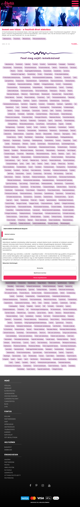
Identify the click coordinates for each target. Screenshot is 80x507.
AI (27, 309)
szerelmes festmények (68, 346)
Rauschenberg (67, 220)
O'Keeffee (21, 220)
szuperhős (30, 134)
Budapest (8, 447)
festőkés (38, 167)
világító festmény (68, 203)
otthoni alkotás (36, 216)
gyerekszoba (37, 352)
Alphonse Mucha (55, 117)
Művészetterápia (9, 147)
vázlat (29, 127)
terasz (41, 356)
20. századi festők (11, 293)
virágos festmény (11, 213)
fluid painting (70, 157)
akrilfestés (34, 359)
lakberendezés (18, 134)
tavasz (58, 140)
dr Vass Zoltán (35, 187)
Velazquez (53, 91)
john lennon (8, 177)
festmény (71, 64)
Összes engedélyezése (40, 277)
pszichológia (64, 130)
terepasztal (17, 319)
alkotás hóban (61, 187)
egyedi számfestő (43, 369)
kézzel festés (52, 177)
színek (33, 144)
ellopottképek (37, 87)
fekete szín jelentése (58, 336)
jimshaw (24, 107)
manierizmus (48, 197)
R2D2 (20, 137)
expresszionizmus (68, 190)
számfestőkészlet (9, 309)
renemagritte (44, 107)
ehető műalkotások (39, 223)
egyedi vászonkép (37, 339)
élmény (46, 303)
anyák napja (50, 339)
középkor (49, 349)
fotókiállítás (72, 299)
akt (19, 160)
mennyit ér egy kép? (18, 74)
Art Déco (25, 170)
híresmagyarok (16, 100)
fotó (11, 362)
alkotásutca (7, 38)
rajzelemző (24, 187)
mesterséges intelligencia (39, 309)
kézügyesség (10, 127)
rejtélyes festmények (60, 170)
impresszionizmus (56, 81)
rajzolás (46, 216)
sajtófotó (62, 299)
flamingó (7, 356)
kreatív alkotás (69, 206)
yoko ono (69, 173)
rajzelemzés (69, 183)
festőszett (23, 299)
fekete (40, 163)
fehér (47, 163)
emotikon (20, 296)
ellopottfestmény (50, 87)
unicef (29, 173)
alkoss (55, 67)
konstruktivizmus (26, 193)
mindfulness (43, 130)
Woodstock (26, 38)
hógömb (29, 306)
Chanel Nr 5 (41, 190)
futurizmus (38, 193)
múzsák (19, 97)
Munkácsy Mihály (34, 346)
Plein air (34, 200)
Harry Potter (55, 319)
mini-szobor (20, 286)
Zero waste (39, 150)
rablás (18, 362)
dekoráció (7, 134)
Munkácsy (52, 283)
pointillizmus (49, 193)
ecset (30, 167)
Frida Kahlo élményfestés (11, 77)
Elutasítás (40, 268)
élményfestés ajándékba (32, 180)
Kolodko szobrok (69, 326)
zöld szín (70, 336)
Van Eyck (23, 120)
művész (58, 110)
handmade (61, 150)
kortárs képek (9, 313)
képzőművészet (31, 81)
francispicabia (56, 107)
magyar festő (34, 203)
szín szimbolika (11, 336)
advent (38, 306)
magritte (33, 104)
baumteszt (9, 107)
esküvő (71, 127)
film (74, 134)
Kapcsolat (8, 435)
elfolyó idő (11, 114)
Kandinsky (31, 283)
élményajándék (47, 183)
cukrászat (36, 210)
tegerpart (69, 352)
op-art (71, 197)
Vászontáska (51, 150)
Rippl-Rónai (42, 283)
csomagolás (13, 306)
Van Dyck (26, 177)
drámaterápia (62, 147)
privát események (40, 366)
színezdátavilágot (52, 137)
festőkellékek (21, 167)
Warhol (30, 220)
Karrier (7, 432)
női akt (25, 160)
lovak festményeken (23, 352)
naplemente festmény (22, 303)
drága (17, 110)
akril (26, 359)
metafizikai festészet (66, 200)
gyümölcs (69, 104)
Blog (6, 404)
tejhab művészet (24, 223)
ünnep (22, 306)
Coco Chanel (30, 190)
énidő (7, 144)
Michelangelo (65, 223)
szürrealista (68, 110)
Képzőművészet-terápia (47, 147)
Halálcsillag (39, 137)
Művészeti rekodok (27, 150)
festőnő (38, 316)
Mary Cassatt (54, 114)
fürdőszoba (32, 356)
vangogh (62, 64)
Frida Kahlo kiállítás (61, 74)
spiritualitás (72, 359)
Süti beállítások (10, 437)
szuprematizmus (46, 203)
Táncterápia (22, 147)
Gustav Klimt (68, 94)
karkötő (25, 362)
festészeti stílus (60, 197)
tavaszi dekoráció (30, 319)
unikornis (58, 77)
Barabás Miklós (52, 329)
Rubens (18, 177)
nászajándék (32, 130)
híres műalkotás (9, 167)
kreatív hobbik (56, 206)
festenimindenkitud (59, 97)
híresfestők (7, 67)
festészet (19, 64)
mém (16, 200)
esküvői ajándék (9, 130)
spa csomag (23, 183)
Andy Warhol (10, 97)
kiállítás (26, 100)
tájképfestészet (25, 213)
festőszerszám (49, 167)
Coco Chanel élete (54, 190)
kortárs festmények (70, 309)
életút (61, 87)
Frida (40, 74)
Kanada (70, 316)
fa (75, 104)
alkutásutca (59, 183)
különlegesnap (37, 140)
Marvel (38, 134)
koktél (61, 352)
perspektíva (9, 81)
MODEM (36, 84)
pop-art (9, 200)
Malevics (24, 94)
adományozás (54, 100)
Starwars (7, 140)
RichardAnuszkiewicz (26, 124)
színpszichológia (12, 163)
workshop (20, 332)
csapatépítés (30, 296)
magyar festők (21, 203)
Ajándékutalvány (11, 398)
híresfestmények (30, 67)
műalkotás (57, 71)
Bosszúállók (47, 134)
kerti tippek (71, 150)
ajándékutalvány (48, 180)
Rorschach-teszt (53, 144)
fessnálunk (47, 71)
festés (35, 64)
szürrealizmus (10, 160)
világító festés (57, 369)
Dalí (52, 110)
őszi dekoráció (36, 170)
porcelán (8, 349)
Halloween (7, 346)
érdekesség (71, 293)
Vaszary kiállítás (12, 316)
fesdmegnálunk (25, 87)
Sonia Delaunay (67, 114)
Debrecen (8, 450)
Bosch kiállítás (10, 283)
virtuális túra (70, 193)
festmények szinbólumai (42, 326)
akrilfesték (56, 326)
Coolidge (69, 87)
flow (40, 303)
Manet (70, 91)
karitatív (24, 104)
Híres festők (9, 467)
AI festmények (55, 309)
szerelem (31, 313)
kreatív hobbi (68, 216)
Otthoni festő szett (12, 475)
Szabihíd (15, 150)
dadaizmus (24, 200)
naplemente (8, 303)
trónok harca (11, 137)
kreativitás (31, 74)
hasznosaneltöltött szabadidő (42, 77)
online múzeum (12, 216)
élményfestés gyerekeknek (47, 362)
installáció (18, 322)
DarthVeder (28, 137)
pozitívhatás (52, 64)
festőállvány (72, 167)
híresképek (25, 110)
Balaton (61, 153)
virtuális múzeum (68, 213)
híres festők (11, 220)
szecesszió (36, 110)
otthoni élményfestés (10, 299)
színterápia (41, 144)
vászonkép (8, 339)
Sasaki (42, 200)
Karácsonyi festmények (67, 177)
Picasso (62, 91)
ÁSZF (6, 421)
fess (74, 140)
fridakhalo (11, 84)
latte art (13, 223)
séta (75, 77)
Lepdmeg (26, 140)
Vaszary (58, 313)
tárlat (51, 322)
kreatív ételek (53, 223)
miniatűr (8, 319)
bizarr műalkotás (54, 220)
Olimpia (6, 342)
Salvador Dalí (56, 94)
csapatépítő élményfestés (61, 296)
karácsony (65, 100)
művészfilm (20, 173)
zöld (28, 163)
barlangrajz (10, 289)
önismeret (53, 130)
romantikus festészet (23, 210)
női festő (47, 316)
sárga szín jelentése (69, 332)
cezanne (41, 104)
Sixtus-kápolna (45, 359)
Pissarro (69, 322)
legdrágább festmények (33, 71)
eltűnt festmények (49, 286)
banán (10, 322)
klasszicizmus (19, 329)
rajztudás (21, 127)
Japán (19, 359)
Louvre (26, 342)
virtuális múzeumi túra (52, 213)
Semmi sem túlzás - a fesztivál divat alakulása (26, 29)
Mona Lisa (62, 163)
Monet (13, 71)
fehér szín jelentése (41, 336)
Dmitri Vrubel (34, 94)
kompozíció (19, 81)
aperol (64, 366)
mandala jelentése (60, 359)
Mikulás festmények (14, 180)
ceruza (71, 283)
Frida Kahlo (48, 74)
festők (20, 71)
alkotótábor (60, 356)
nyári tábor (50, 356)
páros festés (42, 313)
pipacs (68, 306)
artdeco (43, 127)
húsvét (73, 130)
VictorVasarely (69, 120)
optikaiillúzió (44, 81)
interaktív (60, 306)
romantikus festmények (13, 366)
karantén (38, 197)
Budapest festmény (69, 342)
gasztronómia (51, 200)
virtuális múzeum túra (14, 197)
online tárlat (24, 216)
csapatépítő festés (43, 296)
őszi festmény (42, 342)
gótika (57, 203)
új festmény (8, 329)
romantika (9, 210)
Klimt (62, 293)
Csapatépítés (9, 401)
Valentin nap (21, 313)
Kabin (7, 157)
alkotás (27, 64)
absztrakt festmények (66, 289)
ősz (74, 153)
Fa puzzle (8, 470)
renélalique (62, 127)
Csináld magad (9, 153)
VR (44, 306)
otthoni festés (56, 216)
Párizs (73, 339)
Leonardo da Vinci (11, 120)
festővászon (19, 190)
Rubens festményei (38, 177)
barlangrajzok (21, 289)
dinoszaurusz (43, 319)
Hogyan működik (10, 396)
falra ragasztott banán (50, 346)
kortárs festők (36, 293)
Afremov (73, 67)
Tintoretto (22, 283)
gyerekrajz (59, 322)
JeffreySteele (51, 124)
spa (25, 356)
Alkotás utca (35, 160)
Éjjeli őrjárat (72, 356)
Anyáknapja (16, 140)
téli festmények (32, 332)
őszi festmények (35, 299)
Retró (54, 153)
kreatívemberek (44, 67)
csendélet (53, 289)
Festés (6, 465)
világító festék (10, 206)
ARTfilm (10, 173)
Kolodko (10, 286)
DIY (48, 97)
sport (33, 342)
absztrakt (58, 120)
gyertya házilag (11, 183)
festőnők (21, 114)
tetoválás (47, 170)
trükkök (68, 124)
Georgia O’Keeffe (41, 117)
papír (13, 359)
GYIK (6, 406)
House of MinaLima (68, 319)
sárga (53, 163)
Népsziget (15, 157)
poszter (45, 110)
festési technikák (57, 157)
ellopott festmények (33, 286)
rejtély (72, 170)
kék (33, 163)
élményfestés (70, 81)
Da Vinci (70, 163)
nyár (68, 153)
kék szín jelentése (54, 332)
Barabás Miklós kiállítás (68, 329)
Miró (34, 303)
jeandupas (52, 127)
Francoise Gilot (27, 117)
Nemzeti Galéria (69, 313)
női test (44, 160)
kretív (58, 84)
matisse (59, 104)
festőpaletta (61, 167)
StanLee (57, 134)
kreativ (42, 64)
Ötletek (25, 144)
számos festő (9, 326)
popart (34, 100)
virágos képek (37, 213)
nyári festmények (50, 352)
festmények (18, 67)
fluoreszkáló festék (25, 206)
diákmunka (10, 352)
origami (5, 359)
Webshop (7, 388)
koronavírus (28, 197)
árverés (66, 71)
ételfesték (9, 190)
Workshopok (9, 393)
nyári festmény (54, 366)
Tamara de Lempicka (12, 117)
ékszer (33, 362)
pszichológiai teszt (68, 144)
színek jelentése (69, 160)
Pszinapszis (16, 144)
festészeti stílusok (11, 193)
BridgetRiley (13, 124)
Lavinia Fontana (41, 114)
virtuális (50, 306)
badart (10, 110)
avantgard (42, 120)
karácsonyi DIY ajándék (64, 180)
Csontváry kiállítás (59, 316)
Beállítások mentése (40, 273)
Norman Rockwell (13, 94)
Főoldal (7, 385)
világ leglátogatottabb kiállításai (35, 322)
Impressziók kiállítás (24, 84)
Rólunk (7, 416)
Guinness (73, 147)
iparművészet (19, 349)
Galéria (7, 459)
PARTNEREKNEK (10, 419)
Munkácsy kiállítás (20, 346)
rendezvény (37, 173)
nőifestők (30, 114)
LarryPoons (40, 124)
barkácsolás (16, 356)
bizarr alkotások (41, 220)
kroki (35, 127)
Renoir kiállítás (39, 329)
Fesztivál (17, 38)
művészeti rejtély (27, 91)
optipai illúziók (42, 289)
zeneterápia (32, 147)
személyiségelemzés (11, 187)
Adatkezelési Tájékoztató (9, 428)
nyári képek (31, 369)
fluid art (42, 332)
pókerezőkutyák (13, 91)
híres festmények (41, 91)
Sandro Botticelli (55, 160)
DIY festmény (58, 173)
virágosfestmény (47, 84)
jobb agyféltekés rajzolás (34, 349)
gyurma (31, 289)
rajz (17, 107)
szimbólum (29, 316)
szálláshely (27, 366)
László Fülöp (10, 203)
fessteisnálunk (12, 87)
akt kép (72, 303)
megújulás (67, 140)
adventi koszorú (9, 332)
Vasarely (71, 97)
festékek (8, 170)
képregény (66, 134)
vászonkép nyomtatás (22, 339)
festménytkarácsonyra (11, 104)
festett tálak (34, 183)
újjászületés (49, 140)
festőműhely (68, 84)
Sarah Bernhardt (68, 117)
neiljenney (33, 107)
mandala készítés (64, 362)
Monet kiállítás (30, 97)
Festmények (9, 478)
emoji (12, 296)
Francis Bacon (24, 293)
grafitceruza (62, 283)
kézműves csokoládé (51, 293)
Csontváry (41, 97)
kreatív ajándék (68, 210)
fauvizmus (59, 193)
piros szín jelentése (25, 336)
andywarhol (43, 100)
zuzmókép (21, 369)
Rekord (6, 150)
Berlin (51, 313)
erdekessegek (68, 107)
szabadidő (26, 77)
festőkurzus (63, 67)
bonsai (60, 286)
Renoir (29, 329)
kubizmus (32, 120)
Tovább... (74, 44)
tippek (61, 124)
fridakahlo (51, 104)
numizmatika (59, 349)
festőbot (17, 170)
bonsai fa (69, 286)
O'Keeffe (21, 309)
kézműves (21, 130)
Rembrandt (45, 94)
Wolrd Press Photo (50, 299)
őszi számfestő (55, 342)
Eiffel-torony (16, 342)
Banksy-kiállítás (62, 339)
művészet (67, 77)
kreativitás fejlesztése (41, 157)
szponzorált (70, 349)
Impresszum (8, 424)
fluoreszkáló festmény (41, 206)
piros (21, 163)
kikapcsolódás (26, 157)
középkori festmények (24, 326)
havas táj (72, 187)
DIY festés (48, 173)
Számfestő (8, 472)
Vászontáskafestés (39, 38)
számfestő (64, 303)
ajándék (54, 303)
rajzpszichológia (49, 187)
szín (21, 316)
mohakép (72, 366)
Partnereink (9, 462)
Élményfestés (9, 391)
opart (50, 120)
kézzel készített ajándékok (51, 210)
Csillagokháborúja (67, 137)
